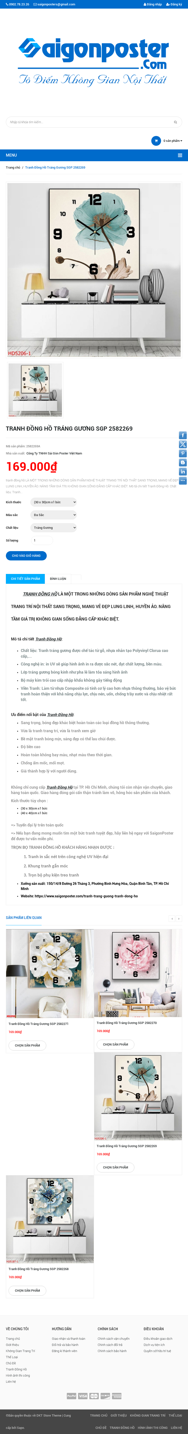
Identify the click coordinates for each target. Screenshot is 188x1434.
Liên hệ (11, 1381)
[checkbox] (99, 886)
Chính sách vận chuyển (113, 1339)
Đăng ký (176, 4)
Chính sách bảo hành (112, 1351)
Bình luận (58, 579)
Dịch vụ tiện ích (154, 1345)
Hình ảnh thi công (18, 1375)
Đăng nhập (154, 4)
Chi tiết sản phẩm (25, 579)
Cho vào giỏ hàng (26, 556)
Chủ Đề (11, 1363)
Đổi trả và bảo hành (65, 1345)
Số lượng (12, 540)
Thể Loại (12, 1357)
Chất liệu (12, 528)
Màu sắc (12, 515)
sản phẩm (172, 141)
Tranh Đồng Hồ (16, 1369)
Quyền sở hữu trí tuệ (157, 1351)
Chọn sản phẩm (27, 1045)
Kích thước (13, 502)
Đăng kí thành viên (64, 1351)
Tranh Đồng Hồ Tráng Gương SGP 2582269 (127, 1146)
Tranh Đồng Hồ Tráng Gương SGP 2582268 (39, 1269)
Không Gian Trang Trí (20, 1351)
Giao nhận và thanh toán (68, 1339)
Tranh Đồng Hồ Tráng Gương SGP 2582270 (127, 1023)
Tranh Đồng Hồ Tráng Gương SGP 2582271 (39, 1024)
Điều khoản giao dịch (158, 1339)
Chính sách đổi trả (110, 1345)
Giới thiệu (12, 1345)
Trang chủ (13, 167)
